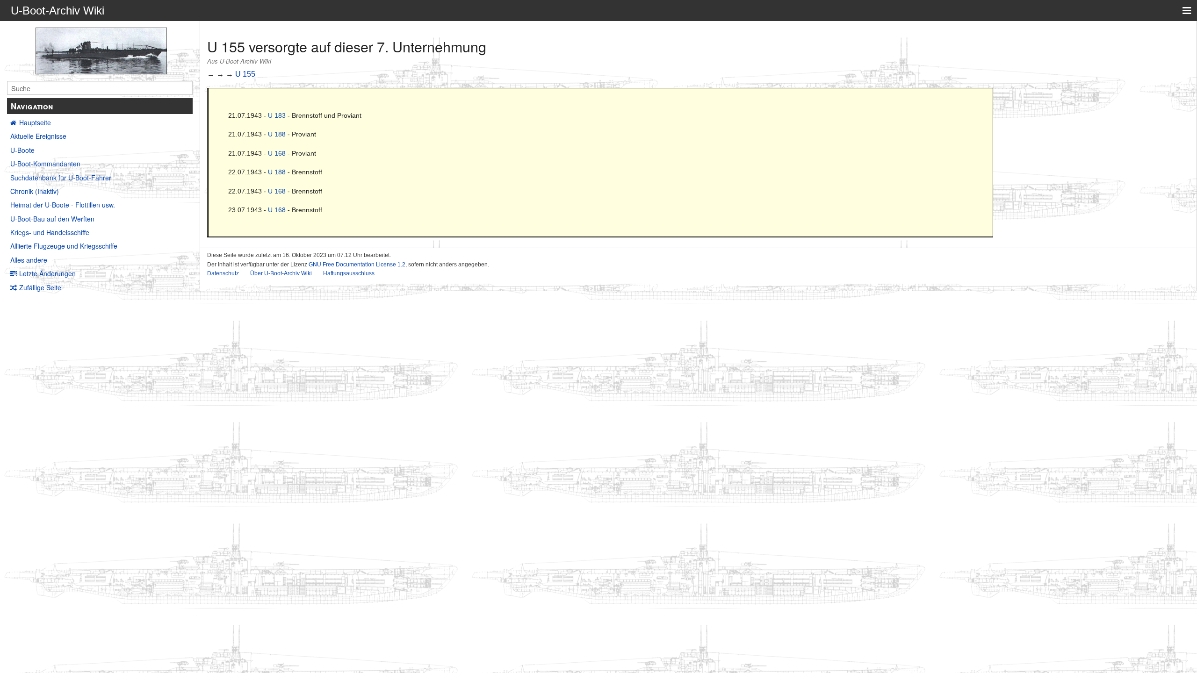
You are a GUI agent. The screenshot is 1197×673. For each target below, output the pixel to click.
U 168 (277, 153)
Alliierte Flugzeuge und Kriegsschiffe (63, 246)
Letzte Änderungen (47, 273)
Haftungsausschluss (349, 273)
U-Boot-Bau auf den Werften (52, 218)
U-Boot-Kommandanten (45, 163)
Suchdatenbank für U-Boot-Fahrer (60, 177)
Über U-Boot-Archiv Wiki (281, 273)
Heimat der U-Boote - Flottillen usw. (62, 204)
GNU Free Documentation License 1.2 (357, 264)
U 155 (245, 74)
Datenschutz (223, 273)
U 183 (277, 115)
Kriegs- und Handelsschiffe (49, 232)
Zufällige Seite (40, 287)
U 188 (277, 134)
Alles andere (28, 260)
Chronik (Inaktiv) (34, 191)
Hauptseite (35, 122)
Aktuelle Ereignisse (38, 136)
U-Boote (22, 150)
